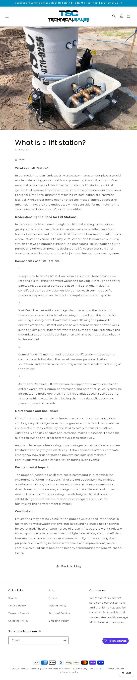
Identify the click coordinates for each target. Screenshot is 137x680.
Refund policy (80, 669)
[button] (7, 16)
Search (12, 598)
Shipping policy (70, 672)
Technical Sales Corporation (35, 669)
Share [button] (22, 159)
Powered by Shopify (59, 669)
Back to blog (71, 566)
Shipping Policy (18, 620)
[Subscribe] (64, 640)
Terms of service (116, 669)
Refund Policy (17, 605)
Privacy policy (97, 669)
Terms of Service (18, 613)
